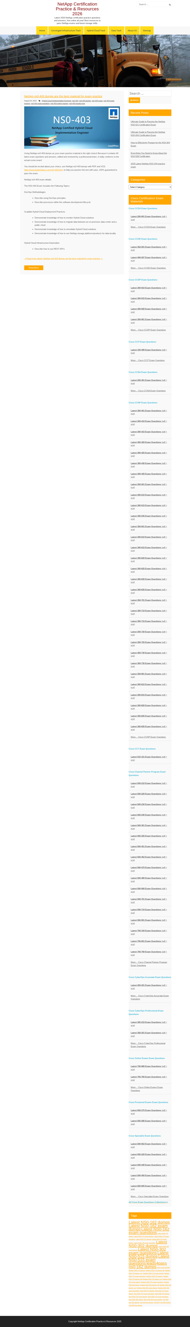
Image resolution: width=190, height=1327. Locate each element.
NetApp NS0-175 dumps (154, 1276)
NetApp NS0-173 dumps (137, 1270)
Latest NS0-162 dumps (149, 1222)
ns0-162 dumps (134, 1302)
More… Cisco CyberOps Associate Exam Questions (150, 997)
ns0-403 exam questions (40, 104)
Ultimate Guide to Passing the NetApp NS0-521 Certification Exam (148, 123)
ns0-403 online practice (59, 104)
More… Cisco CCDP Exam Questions (148, 330)
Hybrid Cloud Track (96, 30)
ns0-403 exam (97, 101)
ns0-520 (157, 1302)
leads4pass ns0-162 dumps (148, 1265)
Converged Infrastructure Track (66, 30)
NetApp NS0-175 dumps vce (152, 1279)
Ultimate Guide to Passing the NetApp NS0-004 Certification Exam (148, 133)
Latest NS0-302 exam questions (147, 1251)
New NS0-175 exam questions (158, 1296)
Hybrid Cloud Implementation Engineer (56, 101)
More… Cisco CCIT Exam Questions (148, 360)
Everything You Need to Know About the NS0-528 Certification (149, 154)
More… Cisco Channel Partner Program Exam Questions (149, 964)
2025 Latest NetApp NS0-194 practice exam (148, 165)
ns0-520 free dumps (135, 1305)
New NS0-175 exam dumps (138, 1296)
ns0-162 (165, 1299)
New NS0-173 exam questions (144, 1294)
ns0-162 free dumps (146, 1302)
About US (132, 30)
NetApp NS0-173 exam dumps (153, 1273)
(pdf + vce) (149, 218)
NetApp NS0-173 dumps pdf (155, 1270)
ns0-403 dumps (85, 101)
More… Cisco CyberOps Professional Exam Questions (148, 1045)
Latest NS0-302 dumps (148, 1244)
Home (42, 30)
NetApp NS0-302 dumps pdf (149, 1285)
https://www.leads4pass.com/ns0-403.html (43, 170)
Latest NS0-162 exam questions (149, 1231)
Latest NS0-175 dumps (143, 1239)
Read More (34, 268)
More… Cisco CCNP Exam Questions (148, 737)
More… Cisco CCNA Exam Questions (148, 391)
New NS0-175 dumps (162, 1294)
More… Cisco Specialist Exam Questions (150, 1196)
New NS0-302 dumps (136, 1299)
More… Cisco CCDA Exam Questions (148, 227)
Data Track (116, 30)
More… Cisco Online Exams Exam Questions (147, 1089)
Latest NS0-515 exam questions (149, 1259)
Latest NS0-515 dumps (148, 1255)
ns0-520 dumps (165, 1302)
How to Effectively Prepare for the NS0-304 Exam (150, 144)
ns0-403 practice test (77, 104)
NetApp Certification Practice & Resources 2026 (77, 9)
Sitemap (147, 30)
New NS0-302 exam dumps (153, 1299)
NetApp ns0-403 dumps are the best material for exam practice (63, 96)
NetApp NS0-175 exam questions (152, 1282)
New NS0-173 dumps (147, 1291)
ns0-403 (75, 101)
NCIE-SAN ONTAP (163, 1267)
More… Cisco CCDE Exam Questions (148, 268)
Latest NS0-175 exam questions (145, 1243)
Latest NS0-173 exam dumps (144, 1236)
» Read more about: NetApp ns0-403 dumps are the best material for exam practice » (63, 258)
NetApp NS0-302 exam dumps (147, 1288)
